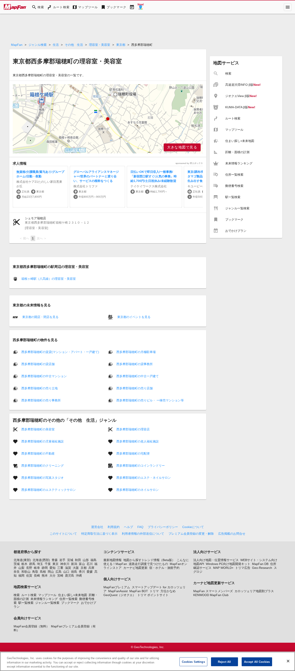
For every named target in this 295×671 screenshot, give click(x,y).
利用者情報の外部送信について (143, 533)
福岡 (21, 575)
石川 (90, 564)
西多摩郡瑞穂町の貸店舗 (38, 364)
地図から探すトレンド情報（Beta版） (149, 560)
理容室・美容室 (99, 44)
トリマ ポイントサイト (152, 595)
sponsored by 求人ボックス (189, 163)
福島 (93, 560)
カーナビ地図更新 (135, 567)
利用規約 (114, 527)
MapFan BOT (138, 591)
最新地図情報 (112, 560)
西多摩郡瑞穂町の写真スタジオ (42, 477)
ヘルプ (128, 527)
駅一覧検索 (25, 602)
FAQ (140, 527)
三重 (60, 567)
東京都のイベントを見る (133, 317)
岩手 (62, 560)
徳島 (74, 571)
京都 (84, 567)
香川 (82, 571)
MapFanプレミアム (116, 587)
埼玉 (40, 564)
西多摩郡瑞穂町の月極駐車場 (136, 351)
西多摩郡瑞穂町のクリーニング (42, 465)
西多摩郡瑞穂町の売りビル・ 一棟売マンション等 (150, 400)
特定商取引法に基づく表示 (99, 533)
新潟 (74, 564)
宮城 (70, 560)
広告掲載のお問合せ (231, 533)
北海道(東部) (22, 560)
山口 (66, 571)
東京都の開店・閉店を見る (40, 317)
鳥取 (35, 571)
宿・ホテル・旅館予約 (164, 567)
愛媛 (90, 571)
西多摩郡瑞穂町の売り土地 (39, 388)
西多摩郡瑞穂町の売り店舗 (134, 388)
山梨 (21, 567)
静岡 (45, 567)
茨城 (17, 564)
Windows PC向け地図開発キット (228, 564)
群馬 (32, 564)
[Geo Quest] (140, 7)
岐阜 (37, 567)
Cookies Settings (193, 661)
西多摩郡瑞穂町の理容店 (133, 429)
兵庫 (91, 567)
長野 (29, 567)
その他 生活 (74, 44)
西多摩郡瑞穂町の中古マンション (44, 376)
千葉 (48, 564)
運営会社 (97, 527)
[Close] (288, 661)
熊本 (45, 575)
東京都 (120, 44)
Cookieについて (193, 527)
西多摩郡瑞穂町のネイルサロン (137, 489)
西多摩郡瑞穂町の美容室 (38, 429)
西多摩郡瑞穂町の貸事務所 (134, 364)
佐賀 (29, 575)
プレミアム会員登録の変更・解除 (191, 533)
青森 (55, 560)
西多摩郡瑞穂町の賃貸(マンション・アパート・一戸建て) (60, 351)
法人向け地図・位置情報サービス (216, 560)
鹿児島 (69, 575)
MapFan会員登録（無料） (31, 626)
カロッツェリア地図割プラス (254, 591)
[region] (108, 118)
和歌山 (25, 571)
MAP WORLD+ (223, 567)
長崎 (37, 575)
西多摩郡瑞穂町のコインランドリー (140, 465)
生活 (56, 44)
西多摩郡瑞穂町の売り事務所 (41, 400)
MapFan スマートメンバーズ (213, 591)
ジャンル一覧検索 (47, 602)
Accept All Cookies (257, 661)
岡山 (51, 571)
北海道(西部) (41, 560)
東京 (55, 564)
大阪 (76, 567)
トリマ (154, 591)
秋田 (78, 560)
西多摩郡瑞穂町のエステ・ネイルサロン (143, 477)
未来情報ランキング (44, 599)
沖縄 (79, 575)
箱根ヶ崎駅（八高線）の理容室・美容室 (48, 278)
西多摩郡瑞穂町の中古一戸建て (137, 376)
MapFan (16, 44)
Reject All (224, 661)
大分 (52, 575)
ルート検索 (28, 595)
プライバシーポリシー (163, 527)
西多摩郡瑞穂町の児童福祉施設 (42, 441)
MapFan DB (260, 564)
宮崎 (60, 575)
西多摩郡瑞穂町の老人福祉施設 (137, 441)
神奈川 (64, 564)
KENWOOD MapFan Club (210, 595)
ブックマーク (70, 602)
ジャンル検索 (38, 44)
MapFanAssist (118, 591)
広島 (59, 571)
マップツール (47, 595)
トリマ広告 (242, 567)
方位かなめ (168, 591)
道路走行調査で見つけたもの (148, 564)
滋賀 (68, 567)
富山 (82, 564)
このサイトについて (63, 533)
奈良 (17, 571)
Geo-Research (262, 567)
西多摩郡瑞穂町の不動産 (38, 453)
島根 (43, 571)
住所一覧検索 (68, 599)
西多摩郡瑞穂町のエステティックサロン (48, 489)
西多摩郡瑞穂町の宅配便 (133, 453)
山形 (86, 560)
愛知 (52, 567)
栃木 (24, 564)
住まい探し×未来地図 (72, 595)
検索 (17, 595)
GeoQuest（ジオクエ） (119, 595)
